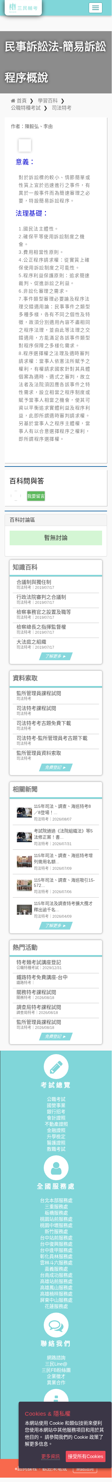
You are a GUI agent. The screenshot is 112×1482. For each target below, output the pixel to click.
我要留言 (36, 496)
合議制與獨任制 (33, 582)
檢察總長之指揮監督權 (41, 627)
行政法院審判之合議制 (41, 597)
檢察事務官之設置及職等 (43, 612)
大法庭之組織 (31, 642)
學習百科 (48, 100)
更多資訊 (50, 1456)
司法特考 (62, 108)
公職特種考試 (26, 108)
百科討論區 (22, 520)
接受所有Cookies (85, 1456)
